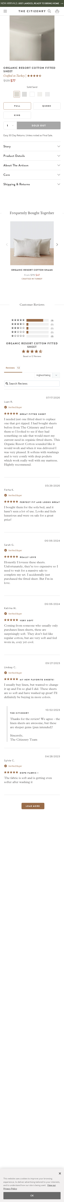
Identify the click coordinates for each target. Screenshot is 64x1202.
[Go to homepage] (32, 11)
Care (6, 175)
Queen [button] (46, 105)
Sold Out (39, 125)
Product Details (14, 156)
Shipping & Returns (16, 184)
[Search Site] (49, 11)
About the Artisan (16, 165)
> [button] (33, 806)
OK (32, 1195)
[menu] (5, 11)
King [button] (17, 115)
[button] (57, 11)
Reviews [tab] (10, 367)
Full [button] (17, 105)
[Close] (60, 1173)
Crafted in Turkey (14, 75)
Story (7, 146)
